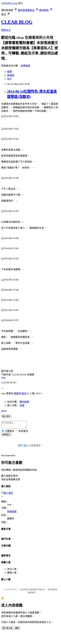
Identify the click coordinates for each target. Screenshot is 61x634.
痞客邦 (17, 393)
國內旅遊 (24, 401)
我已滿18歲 (7, 628)
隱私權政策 (52, 589)
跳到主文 (6, 30)
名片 (9, 79)
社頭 (22, 405)
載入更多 (6, 416)
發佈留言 (6, 434)
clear (3, 377)
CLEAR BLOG (16, 22)
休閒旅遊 (25, 65)
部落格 (10, 75)
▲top (4, 410)
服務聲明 (32, 592)
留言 (24, 393)
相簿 (9, 71)
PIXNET (13, 589)
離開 (17, 628)
